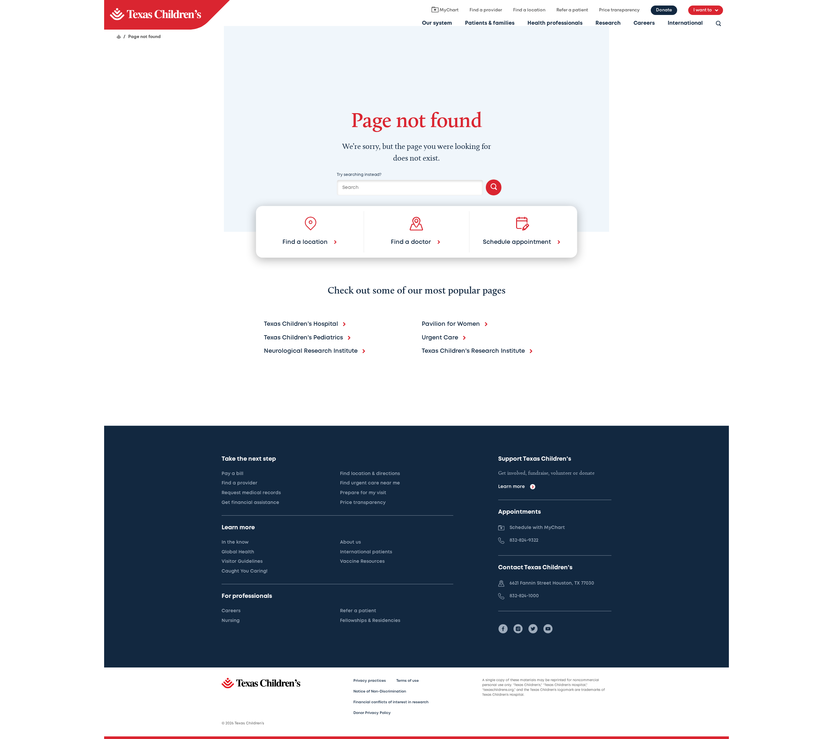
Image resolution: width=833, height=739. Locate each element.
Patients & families (489, 23)
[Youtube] (548, 629)
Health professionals (554, 23)
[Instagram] (518, 629)
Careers (644, 23)
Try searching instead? (359, 175)
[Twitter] (533, 629)
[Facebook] (503, 629)
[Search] (493, 187)
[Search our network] (718, 24)
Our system (437, 23)
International (685, 23)
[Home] (118, 36)
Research (608, 23)
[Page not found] (167, 15)
